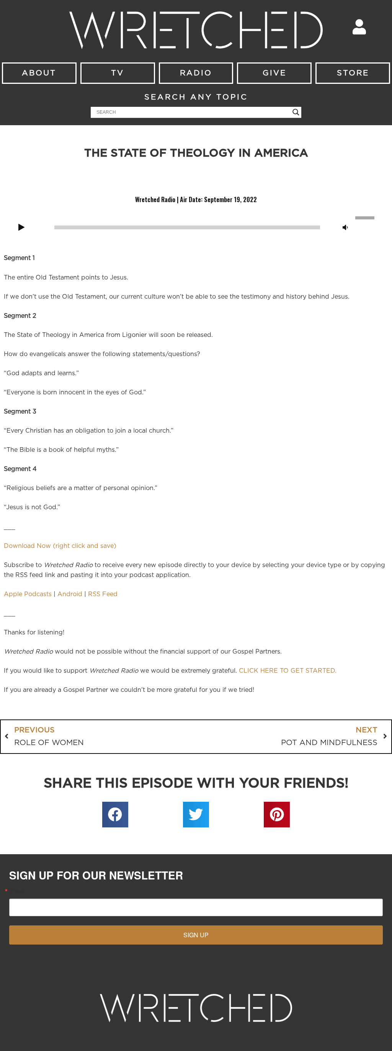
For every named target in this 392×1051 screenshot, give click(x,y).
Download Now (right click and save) (60, 546)
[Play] (21, 228)
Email (17, 891)
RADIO (196, 73)
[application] (196, 226)
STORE (353, 73)
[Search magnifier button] (296, 112)
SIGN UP (196, 934)
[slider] (366, 217)
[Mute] (345, 228)
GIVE (274, 73)
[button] (115, 815)
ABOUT (39, 73)
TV (117, 73)
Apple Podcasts (28, 594)
